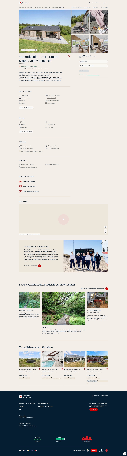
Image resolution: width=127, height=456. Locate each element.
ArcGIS (21, 234)
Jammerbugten (38, 7)
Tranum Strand (47, 7)
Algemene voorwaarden (45, 406)
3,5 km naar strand (26, 145)
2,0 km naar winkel (52, 145)
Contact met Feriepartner (27, 403)
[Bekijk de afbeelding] (45, 31)
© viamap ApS (25, 234)
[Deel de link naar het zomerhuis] (69, 59)
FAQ (20, 409)
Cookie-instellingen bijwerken (26, 417)
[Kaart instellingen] (105, 227)
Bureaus (21, 406)
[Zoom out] (105, 232)
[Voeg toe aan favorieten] (69, 56)
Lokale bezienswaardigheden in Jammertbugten (92, 288)
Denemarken (22, 7)
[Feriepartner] (24, 3)
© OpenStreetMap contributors (34, 234)
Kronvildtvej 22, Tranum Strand (29, 66)
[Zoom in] (105, 230)
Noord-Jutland (30, 7)
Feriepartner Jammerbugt (30, 265)
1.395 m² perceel (51, 98)
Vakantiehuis (55, 7)
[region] (63, 219)
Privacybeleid (22, 415)
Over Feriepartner (43, 403)
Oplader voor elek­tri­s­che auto (29, 167)
